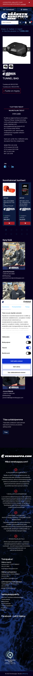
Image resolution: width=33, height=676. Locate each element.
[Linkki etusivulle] (14, 15)
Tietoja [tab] (27, 307)
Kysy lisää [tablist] (16, 114)
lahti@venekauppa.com (8, 588)
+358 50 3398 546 (9, 393)
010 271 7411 (5, 586)
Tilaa (5, 432)
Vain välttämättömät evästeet (16, 372)
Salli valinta (16, 366)
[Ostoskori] (30, 22)
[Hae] (20, 22)
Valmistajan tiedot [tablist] (16, 110)
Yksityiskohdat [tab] (16, 307)
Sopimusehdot (6, 603)
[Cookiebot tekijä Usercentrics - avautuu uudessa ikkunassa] (23, 302)
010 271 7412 (5, 576)
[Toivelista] (13, 185)
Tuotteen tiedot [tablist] (16, 107)
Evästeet (4, 608)
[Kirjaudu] (26, 22)
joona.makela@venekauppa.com (13, 398)
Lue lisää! (23, 4)
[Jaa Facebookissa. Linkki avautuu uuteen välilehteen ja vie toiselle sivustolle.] (6, 167)
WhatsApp (7, 276)
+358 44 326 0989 (9, 274)
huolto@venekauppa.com (9, 578)
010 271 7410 (5, 566)
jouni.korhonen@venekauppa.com (13, 278)
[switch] (28, 342)
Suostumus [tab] (5, 307)
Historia (3, 610)
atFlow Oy (25, 673)
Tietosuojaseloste (7, 606)
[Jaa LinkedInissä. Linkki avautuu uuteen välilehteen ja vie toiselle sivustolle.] (13, 167)
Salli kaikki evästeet (17, 361)
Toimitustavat (5, 599)
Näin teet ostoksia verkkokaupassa (12, 597)
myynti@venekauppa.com (9, 568)
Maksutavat (5, 601)
